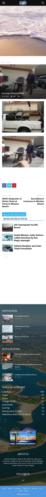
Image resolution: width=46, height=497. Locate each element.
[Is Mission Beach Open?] (7, 329)
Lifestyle (20, 490)
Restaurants (18, 488)
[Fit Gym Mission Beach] (7, 318)
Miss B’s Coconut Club (22, 336)
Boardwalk (34, 488)
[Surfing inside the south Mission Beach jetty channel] (7, 366)
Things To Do (26, 488)
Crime (8, 62)
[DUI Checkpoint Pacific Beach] (7, 228)
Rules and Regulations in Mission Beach (27, 354)
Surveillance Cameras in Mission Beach (33, 201)
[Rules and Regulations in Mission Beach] (7, 357)
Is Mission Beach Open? (22, 326)
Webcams (10, 488)
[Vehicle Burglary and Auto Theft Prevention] (7, 248)
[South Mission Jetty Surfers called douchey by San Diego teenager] (7, 237)
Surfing (26, 490)
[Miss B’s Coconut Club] (7, 339)
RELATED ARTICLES (14, 214)
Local (40, 488)
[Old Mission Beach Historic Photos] (7, 377)
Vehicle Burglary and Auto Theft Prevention (27, 247)
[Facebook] (23, 480)
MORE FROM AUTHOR (15, 218)
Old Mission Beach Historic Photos (26, 375)
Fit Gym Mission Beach (22, 316)
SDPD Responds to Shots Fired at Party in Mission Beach (12, 202)
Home (3, 62)
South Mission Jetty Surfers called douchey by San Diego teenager (28, 238)
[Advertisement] (23, 33)
